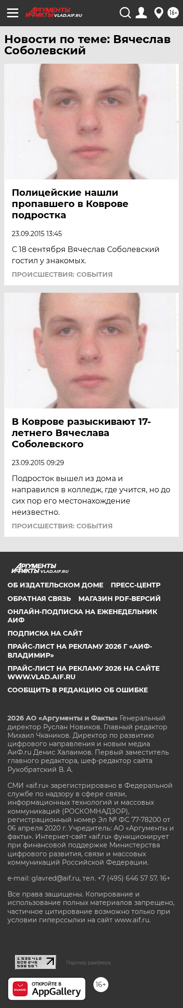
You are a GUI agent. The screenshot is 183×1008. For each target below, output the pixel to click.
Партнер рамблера (88, 962)
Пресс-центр (135, 585)
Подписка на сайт (45, 633)
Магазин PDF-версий (119, 598)
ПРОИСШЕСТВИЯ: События (62, 274)
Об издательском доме (55, 585)
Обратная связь (39, 598)
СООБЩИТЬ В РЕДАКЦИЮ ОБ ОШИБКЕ (78, 690)
